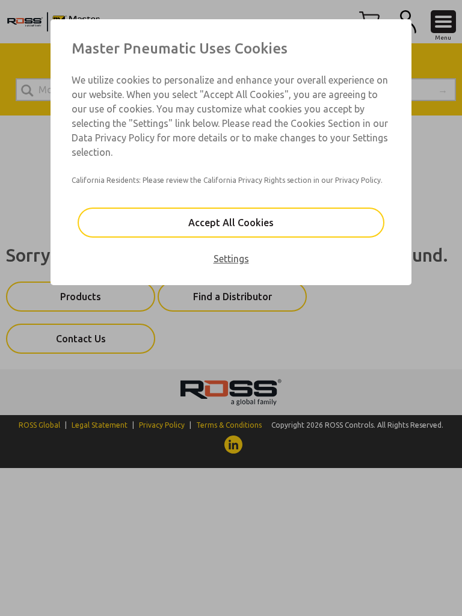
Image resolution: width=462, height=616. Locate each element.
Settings (231, 258)
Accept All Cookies (231, 222)
